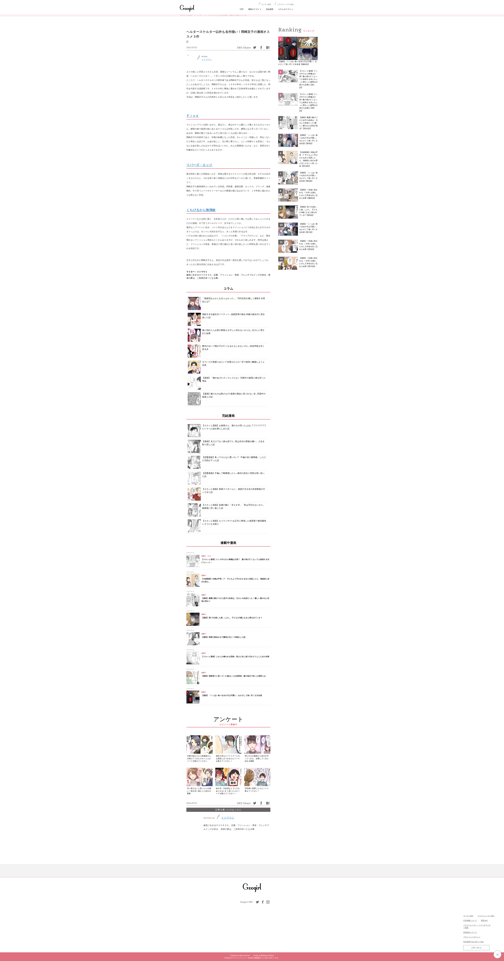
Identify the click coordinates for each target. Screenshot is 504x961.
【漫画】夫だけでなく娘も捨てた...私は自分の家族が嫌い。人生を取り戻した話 (233, 443)
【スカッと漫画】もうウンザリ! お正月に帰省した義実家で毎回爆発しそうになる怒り (234, 522)
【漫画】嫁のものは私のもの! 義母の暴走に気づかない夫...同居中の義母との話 (234, 395)
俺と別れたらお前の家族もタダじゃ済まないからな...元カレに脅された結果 (233, 331)
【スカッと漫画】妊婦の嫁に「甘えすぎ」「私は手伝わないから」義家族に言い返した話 (233, 506)
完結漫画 (269, 9)
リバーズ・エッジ (199, 165)
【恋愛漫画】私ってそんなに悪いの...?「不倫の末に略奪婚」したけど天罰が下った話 (234, 459)
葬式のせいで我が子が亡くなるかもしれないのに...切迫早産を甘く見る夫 (233, 347)
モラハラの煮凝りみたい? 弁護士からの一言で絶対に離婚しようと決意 (233, 363)
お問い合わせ (476, 948)
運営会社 (484, 920)
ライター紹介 (266, 4)
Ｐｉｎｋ (192, 115)
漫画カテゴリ (254, 9)
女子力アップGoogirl (186, 15)
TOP (241, 9)
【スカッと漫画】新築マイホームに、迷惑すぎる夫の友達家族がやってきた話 (233, 490)
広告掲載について (470, 920)
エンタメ (199, 15)
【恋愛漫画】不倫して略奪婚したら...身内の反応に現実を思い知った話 (233, 474)
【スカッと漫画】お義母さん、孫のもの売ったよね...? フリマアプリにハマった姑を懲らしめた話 (234, 427)
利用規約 (466, 932)
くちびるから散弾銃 (201, 210)
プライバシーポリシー (471, 937)
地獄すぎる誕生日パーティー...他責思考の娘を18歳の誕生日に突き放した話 (233, 316)
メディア (473, 932)
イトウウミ (206, 59)
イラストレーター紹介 (285, 4)
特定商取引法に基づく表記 (473, 942)
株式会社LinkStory (267, 955)
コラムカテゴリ (285, 9)
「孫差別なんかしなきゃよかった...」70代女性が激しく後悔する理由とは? (233, 300)
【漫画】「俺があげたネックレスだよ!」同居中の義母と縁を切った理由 (234, 379)
